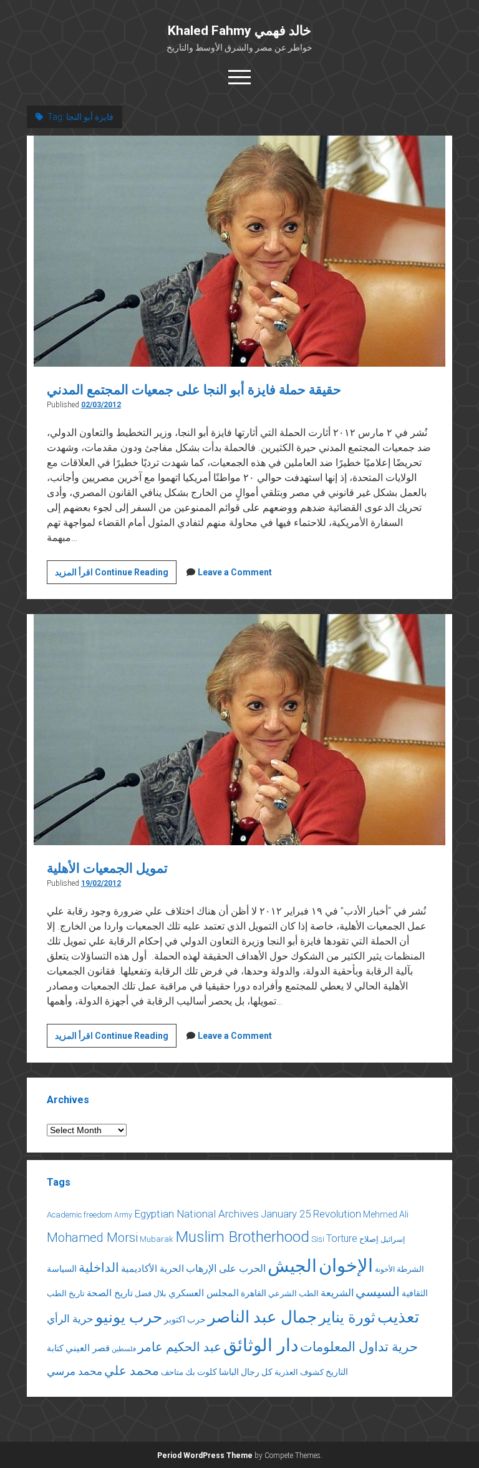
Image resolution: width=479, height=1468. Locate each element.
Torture (341, 1238)
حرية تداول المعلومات (359, 1346)
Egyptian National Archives (196, 1214)
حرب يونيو (128, 1317)
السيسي (378, 1291)
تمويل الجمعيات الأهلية (107, 868)
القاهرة (253, 1293)
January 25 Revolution (311, 1214)
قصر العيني (87, 1348)
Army (123, 1215)
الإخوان (346, 1265)
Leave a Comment (235, 572)
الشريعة (337, 1293)
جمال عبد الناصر (262, 1316)
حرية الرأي (70, 1318)
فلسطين (124, 1349)
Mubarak (156, 1239)
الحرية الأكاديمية (152, 1268)
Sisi (317, 1239)
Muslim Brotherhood (242, 1236)
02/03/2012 (101, 404)
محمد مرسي (74, 1371)
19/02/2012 (101, 883)
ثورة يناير (347, 1317)
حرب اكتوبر (185, 1319)
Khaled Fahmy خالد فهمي (239, 30)
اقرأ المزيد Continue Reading (116, 575)
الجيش (292, 1266)
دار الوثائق (260, 1345)
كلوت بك (201, 1372)
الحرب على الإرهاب (226, 1268)
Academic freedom (79, 1214)
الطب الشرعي (293, 1293)
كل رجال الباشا (246, 1372)
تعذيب (398, 1316)
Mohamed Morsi (92, 1237)
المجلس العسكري (203, 1293)
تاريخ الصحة (110, 1293)
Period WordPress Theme (205, 1455)
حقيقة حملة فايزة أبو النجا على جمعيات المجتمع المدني (194, 389)
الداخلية (99, 1267)
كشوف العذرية (299, 1372)
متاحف (172, 1372)
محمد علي (131, 1371)
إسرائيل (392, 1239)
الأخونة (385, 1269)
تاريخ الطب (66, 1293)
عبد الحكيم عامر (179, 1346)
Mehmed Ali (386, 1214)
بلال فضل (151, 1293)
